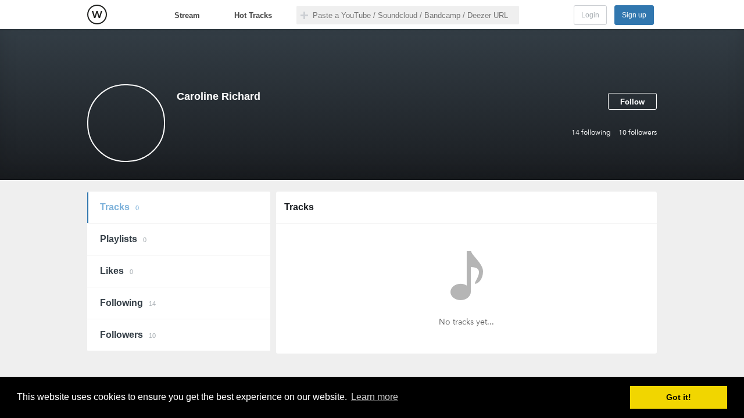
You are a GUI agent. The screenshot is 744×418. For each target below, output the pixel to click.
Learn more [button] (374, 397)
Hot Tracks (253, 15)
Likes (116, 271)
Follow (632, 102)
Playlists (123, 239)
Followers (128, 335)
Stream (187, 15)
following (591, 132)
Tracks (119, 207)
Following (128, 303)
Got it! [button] (678, 397)
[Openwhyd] (97, 14)
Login (590, 15)
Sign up (634, 15)
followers (637, 132)
